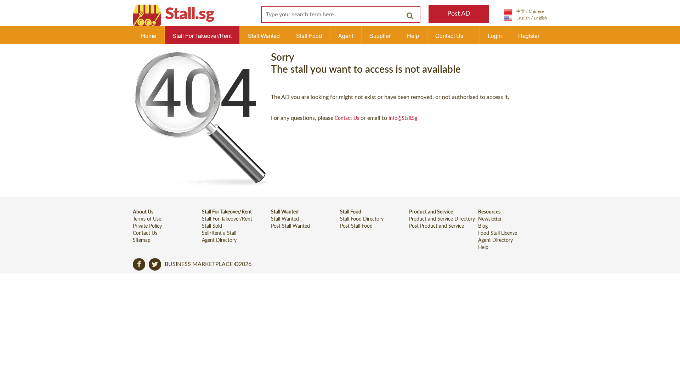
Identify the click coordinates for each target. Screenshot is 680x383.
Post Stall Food (356, 226)
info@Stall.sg (403, 118)
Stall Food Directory (362, 219)
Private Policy (147, 226)
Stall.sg (189, 14)
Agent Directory (219, 240)
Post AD (458, 14)
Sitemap (142, 240)
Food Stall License (497, 233)
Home (148, 36)
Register (528, 36)
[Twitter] (155, 264)
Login (495, 36)
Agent (345, 36)
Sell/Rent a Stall (219, 233)
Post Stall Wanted (290, 226)
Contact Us (449, 36)
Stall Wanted (264, 36)
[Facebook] (139, 264)
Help (413, 36)
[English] (525, 18)
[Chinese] (524, 11)
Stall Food (309, 36)
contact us (347, 118)
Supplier (380, 36)
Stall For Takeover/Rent (202, 36)
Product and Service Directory (442, 219)
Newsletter (490, 219)
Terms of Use (147, 219)
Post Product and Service (436, 226)
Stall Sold (212, 226)
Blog (483, 226)
